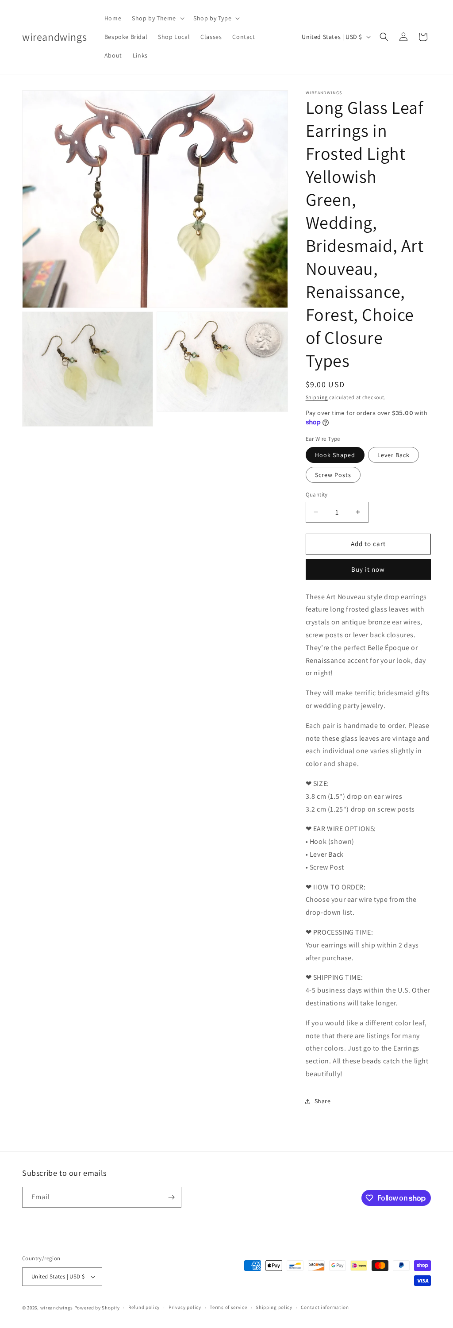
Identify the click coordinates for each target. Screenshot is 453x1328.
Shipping (317, 397)
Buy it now (368, 569)
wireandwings (56, 1308)
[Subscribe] (171, 1197)
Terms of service (228, 1307)
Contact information (325, 1307)
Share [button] (323, 1101)
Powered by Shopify (97, 1308)
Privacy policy (185, 1307)
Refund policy (144, 1307)
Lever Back (393, 455)
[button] (157, 18)
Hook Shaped (335, 455)
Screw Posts (333, 475)
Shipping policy (274, 1307)
